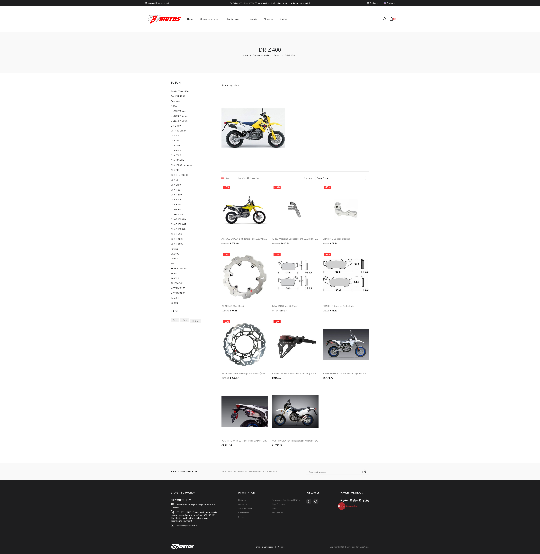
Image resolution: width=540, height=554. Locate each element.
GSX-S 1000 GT (178, 224)
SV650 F (175, 278)
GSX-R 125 (176, 189)
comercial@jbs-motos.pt (158, 3)
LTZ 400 (175, 253)
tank (185, 320)
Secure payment (245, 508)
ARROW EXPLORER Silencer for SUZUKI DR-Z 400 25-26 (244, 238)
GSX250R (175, 145)
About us (242, 504)
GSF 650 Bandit (178, 130)
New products (278, 504)
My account (277, 512)
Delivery (242, 500)
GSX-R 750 (176, 234)
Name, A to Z (340, 178)
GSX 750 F (176, 155)
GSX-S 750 (176, 204)
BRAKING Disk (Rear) (232, 306)
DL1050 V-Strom (179, 121)
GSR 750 (175, 140)
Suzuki (176, 82)
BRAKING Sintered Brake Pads (338, 306)
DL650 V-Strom (178, 111)
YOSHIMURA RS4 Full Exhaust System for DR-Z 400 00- (295, 440)
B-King (174, 106)
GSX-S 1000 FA (178, 219)
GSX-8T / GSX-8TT (180, 175)
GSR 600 (175, 135)
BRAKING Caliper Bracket (336, 238)
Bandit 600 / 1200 (180, 91)
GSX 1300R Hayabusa (181, 165)
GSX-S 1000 (177, 214)
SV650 (174, 273)
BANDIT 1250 (178, 96)
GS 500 (174, 303)
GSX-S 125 (176, 199)
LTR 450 (175, 258)
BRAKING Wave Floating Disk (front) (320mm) (244, 373)
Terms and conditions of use (286, 500)
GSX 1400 (176, 184)
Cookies (282, 547)
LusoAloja (364, 547)
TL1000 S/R (177, 283)
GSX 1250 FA (177, 160)
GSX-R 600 (176, 194)
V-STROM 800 (178, 293)
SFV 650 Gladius (179, 268)
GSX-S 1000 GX (178, 229)
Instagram (316, 501)
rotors (195, 321)
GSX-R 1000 (177, 239)
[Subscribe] (364, 471)
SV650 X (175, 298)
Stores (241, 517)
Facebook (308, 501)
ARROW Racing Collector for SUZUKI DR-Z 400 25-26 (295, 238)
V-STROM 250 (178, 288)
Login (274, 508)
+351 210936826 (247, 3)
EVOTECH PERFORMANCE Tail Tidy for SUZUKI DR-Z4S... (295, 373)
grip (175, 320)
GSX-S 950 (176, 209)
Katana (174, 248)
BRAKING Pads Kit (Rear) (285, 306)
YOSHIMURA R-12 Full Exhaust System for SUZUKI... (346, 373)
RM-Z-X (175, 263)
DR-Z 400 (176, 125)
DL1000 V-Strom (179, 116)
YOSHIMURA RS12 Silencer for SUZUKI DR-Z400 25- (244, 440)
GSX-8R (175, 170)
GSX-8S (174, 180)
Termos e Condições (263, 547)
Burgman (175, 101)
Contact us (243, 512)
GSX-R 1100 (177, 244)
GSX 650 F (176, 150)
